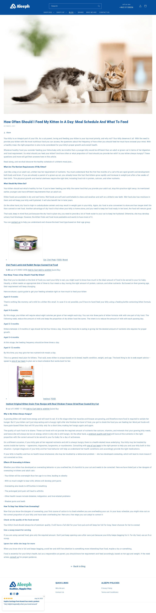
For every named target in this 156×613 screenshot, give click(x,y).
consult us (14, 557)
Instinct (46, 399)
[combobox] (75, 6)
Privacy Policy (106, 588)
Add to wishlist (45, 270)
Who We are (60, 588)
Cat (44, 260)
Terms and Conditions (109, 592)
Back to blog (79, 566)
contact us (15, 222)
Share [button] (8, 133)
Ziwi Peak (51, 260)
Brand (65, 260)
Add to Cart (33, 270)
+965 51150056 (126, 7)
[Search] (98, 6)
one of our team (18, 361)
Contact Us (60, 592)
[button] (48, 12)
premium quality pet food (100, 434)
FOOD (59, 260)
